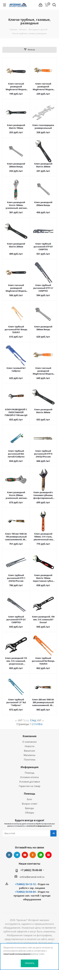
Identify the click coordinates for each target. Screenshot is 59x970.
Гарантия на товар (29, 786)
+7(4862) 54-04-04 (25, 891)
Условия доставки (29, 781)
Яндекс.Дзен (48, 855)
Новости (29, 746)
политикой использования (17, 954)
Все (40, 724)
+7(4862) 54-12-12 (25, 884)
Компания (29, 736)
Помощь (29, 772)
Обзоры (29, 812)
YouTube (25, 855)
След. (33, 720)
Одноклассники (33, 855)
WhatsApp (40, 855)
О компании (29, 741)
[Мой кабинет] (40, 5)
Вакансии (29, 750)
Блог (29, 799)
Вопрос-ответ (29, 803)
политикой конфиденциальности (39, 826)
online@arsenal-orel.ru (32, 876)
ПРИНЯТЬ (29, 963)
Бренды (29, 808)
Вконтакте (9, 855)
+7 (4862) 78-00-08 (31, 870)
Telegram (17, 855)
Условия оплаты (29, 777)
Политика (29, 759)
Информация (29, 767)
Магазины (29, 755)
